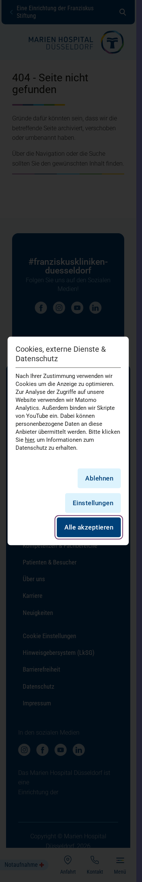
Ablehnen (99, 478)
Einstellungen (93, 503)
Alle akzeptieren (88, 527)
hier (29, 439)
